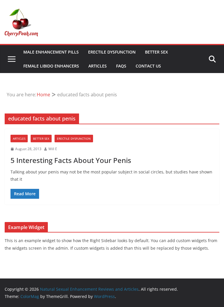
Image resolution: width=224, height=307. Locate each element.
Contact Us (148, 66)
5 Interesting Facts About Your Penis (70, 160)
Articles (97, 66)
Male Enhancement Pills (51, 52)
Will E (52, 148)
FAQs (121, 66)
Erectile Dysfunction (112, 52)
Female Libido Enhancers (51, 66)
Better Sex (156, 52)
